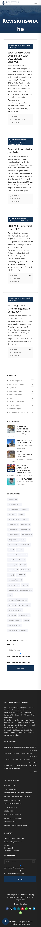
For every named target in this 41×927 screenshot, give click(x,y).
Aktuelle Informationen (16, 45)
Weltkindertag (24, 615)
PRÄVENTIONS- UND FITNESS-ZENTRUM (17, 796)
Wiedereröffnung (15, 620)
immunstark (27, 535)
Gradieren (13, 530)
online (11, 550)
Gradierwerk (14, 535)
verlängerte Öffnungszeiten (18, 600)
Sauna (23, 565)
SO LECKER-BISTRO (10, 807)
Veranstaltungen (15, 409)
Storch (25, 585)
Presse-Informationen (16, 395)
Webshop (12, 615)
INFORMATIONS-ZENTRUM (13, 818)
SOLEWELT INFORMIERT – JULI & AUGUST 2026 (24, 454)
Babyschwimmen (15, 504)
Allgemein (27, 45)
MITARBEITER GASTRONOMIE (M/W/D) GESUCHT (23, 428)
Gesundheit (25, 524)
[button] (7, 908)
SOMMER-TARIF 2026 (24, 479)
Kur (23, 540)
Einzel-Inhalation (14, 519)
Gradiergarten (25, 530)
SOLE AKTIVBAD (9, 786)
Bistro (25, 509)
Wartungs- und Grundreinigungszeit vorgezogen (19, 308)
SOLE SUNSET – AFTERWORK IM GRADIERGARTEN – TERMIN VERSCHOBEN (25, 469)
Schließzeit (25, 570)
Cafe (21, 514)
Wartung (12, 605)
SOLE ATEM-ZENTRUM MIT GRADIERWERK (18, 793)
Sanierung (13, 565)
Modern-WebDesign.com (20, 924)
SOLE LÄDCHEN (9, 811)
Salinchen (21, 560)
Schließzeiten (13, 47)
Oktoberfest (25, 545)
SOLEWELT (21, 575)
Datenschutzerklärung (25, 897)
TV (10, 595)
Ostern (20, 550)
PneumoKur (13, 555)
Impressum (20, 900)
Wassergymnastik (15, 610)
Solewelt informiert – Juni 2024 (20, 151)
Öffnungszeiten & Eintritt (23, 895)
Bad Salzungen (14, 509)
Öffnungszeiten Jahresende (18, 630)
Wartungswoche (24, 605)
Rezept (12, 560)
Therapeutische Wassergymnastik (20, 590)
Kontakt (10, 895)
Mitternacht (13, 545)
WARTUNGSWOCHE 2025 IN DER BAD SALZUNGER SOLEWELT (19, 57)
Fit (25, 519)
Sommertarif (14, 585)
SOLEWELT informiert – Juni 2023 (20, 227)
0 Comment (16, 122)
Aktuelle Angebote (15, 139)
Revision (23, 555)
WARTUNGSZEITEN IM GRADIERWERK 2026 (24, 441)
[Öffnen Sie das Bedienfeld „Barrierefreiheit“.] (5, 921)
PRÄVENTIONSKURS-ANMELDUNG (15, 825)
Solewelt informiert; (15, 580)
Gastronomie (13, 524)
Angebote (13, 499)
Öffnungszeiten (14, 625)
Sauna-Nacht (13, 570)
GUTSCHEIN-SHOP (10, 822)
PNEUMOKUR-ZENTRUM (12, 800)
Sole (11, 575)
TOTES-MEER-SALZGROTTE (13, 804)
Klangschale (13, 540)
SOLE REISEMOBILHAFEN (12, 815)
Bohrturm (12, 514)
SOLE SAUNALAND (10, 789)
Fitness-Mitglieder (15, 391)
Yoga (26, 620)
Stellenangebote (15, 405)
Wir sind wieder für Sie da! (18, 412)
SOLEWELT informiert (15, 144)
